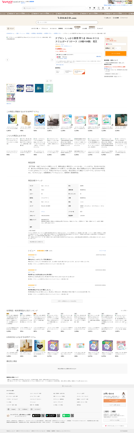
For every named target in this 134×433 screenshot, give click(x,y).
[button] (118, 48)
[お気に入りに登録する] (50, 81)
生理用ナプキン (48, 33)
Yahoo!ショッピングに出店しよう (120, 5)
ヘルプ (130, 5)
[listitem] (18, 393)
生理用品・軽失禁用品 (36, 33)
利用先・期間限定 (64, 58)
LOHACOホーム (10, 33)
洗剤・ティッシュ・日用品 (22, 33)
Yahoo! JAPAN (108, 5)
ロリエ (43, 211)
